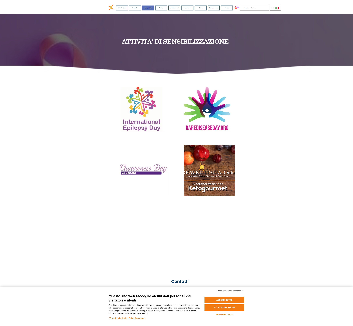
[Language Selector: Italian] (275, 8)
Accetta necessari (224, 307)
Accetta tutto (224, 300)
